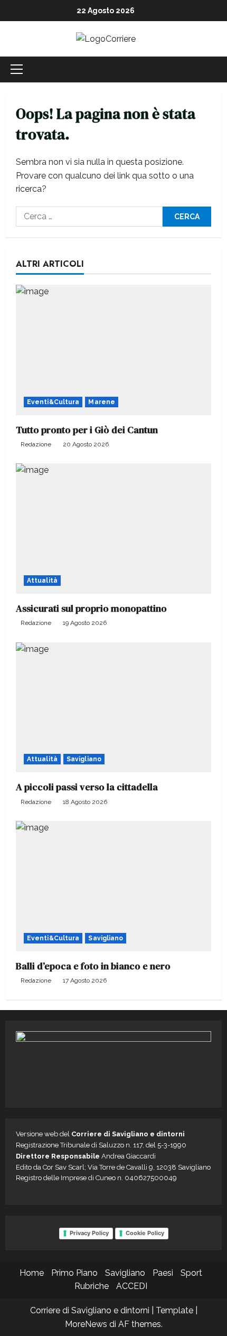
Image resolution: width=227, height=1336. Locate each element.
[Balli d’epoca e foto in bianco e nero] (113, 886)
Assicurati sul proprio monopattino (91, 608)
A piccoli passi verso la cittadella (87, 786)
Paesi (163, 1273)
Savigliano (84, 759)
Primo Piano (74, 1273)
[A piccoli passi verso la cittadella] (113, 707)
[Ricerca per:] (89, 217)
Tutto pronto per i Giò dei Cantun (87, 429)
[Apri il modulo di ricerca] (218, 69)
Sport (191, 1273)
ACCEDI (131, 1286)
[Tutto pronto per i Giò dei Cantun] (113, 350)
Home (32, 1273)
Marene (101, 402)
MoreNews (86, 1324)
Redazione (36, 444)
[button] (16, 69)
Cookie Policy (145, 1233)
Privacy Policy (89, 1233)
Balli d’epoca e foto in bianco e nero (93, 966)
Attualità (42, 580)
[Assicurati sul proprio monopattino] (113, 528)
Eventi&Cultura (53, 402)
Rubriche (91, 1286)
